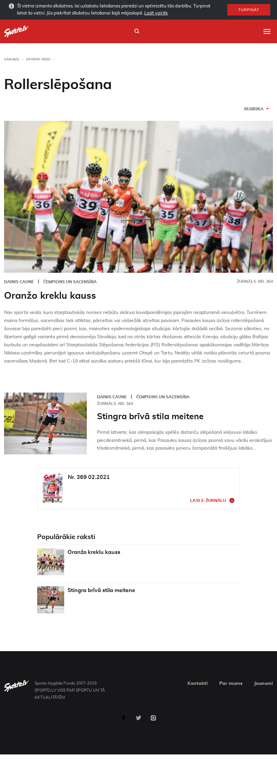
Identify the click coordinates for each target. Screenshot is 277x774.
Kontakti (197, 683)
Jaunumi (263, 683)
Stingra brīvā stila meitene (150, 416)
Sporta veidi (38, 59)
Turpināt (248, 10)
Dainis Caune (19, 282)
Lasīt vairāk (156, 13)
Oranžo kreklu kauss (50, 296)
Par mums (231, 683)
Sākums (11, 59)
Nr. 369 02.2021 (89, 477)
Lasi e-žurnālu (208, 501)
